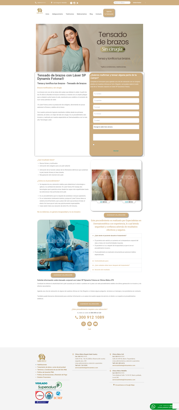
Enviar (116, 151)
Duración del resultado (102, 270)
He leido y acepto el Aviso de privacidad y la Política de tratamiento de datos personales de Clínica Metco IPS (117, 144)
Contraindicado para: (102, 261)
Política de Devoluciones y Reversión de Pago (52, 375)
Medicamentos (82, 14)
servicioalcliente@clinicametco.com (86, 368)
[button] (116, 235)
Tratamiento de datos (44, 367)
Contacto (99, 14)
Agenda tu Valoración (109, 13)
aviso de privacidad (59, 367)
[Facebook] (89, 324)
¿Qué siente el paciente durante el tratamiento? (110, 235)
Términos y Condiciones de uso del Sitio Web (52, 370)
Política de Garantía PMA (45, 372)
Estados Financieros (44, 377)
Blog (91, 14)
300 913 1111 (41, 2)
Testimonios (70, 14)
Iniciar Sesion (137, 2)
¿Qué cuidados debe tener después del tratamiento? (112, 265)
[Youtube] (95, 324)
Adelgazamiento (57, 14)
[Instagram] (83, 324)
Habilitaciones (42, 365)
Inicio (47, 14)
